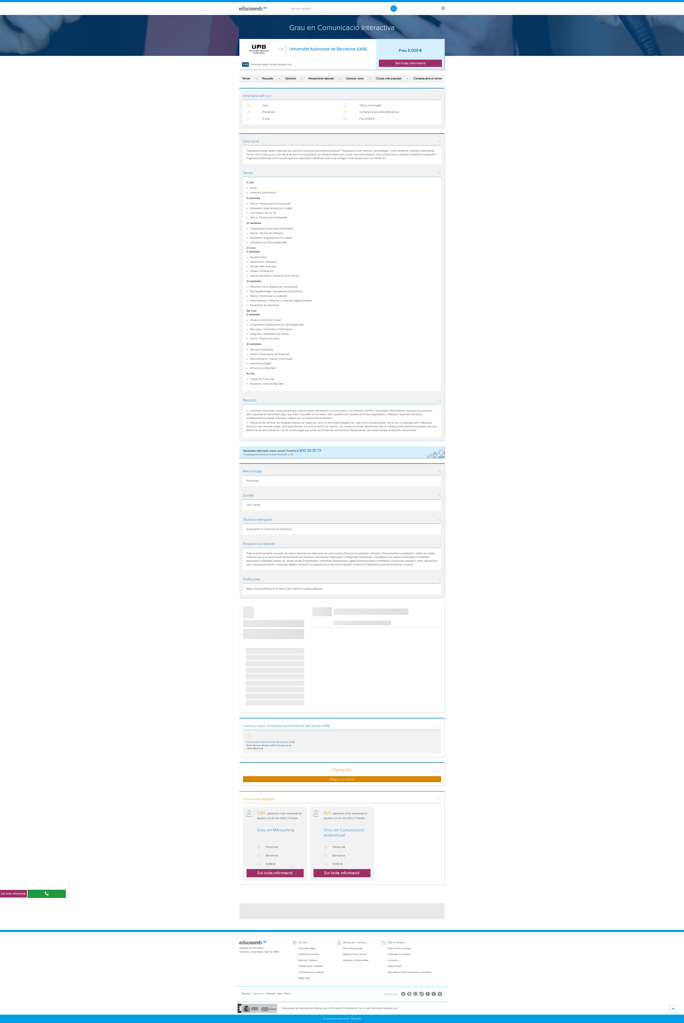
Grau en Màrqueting (275, 830)
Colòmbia (270, 993)
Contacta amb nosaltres (311, 972)
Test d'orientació (396, 942)
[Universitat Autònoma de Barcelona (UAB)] (260, 49)
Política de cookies (308, 954)
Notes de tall (394, 966)
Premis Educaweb (352, 948)
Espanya (246, 993)
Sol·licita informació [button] (410, 63)
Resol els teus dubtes (399, 948)
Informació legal (306, 948)
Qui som (302, 942)
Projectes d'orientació (399, 954)
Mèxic (287, 993)
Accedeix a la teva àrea (355, 960)
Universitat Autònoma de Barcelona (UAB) (328, 49)
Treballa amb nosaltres (310, 966)
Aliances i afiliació (307, 960)
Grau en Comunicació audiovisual (344, 833)
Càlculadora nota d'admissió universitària (409, 972)
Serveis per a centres (354, 942)
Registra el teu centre (354, 954)
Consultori (393, 960)
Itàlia (279, 993)
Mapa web (304, 978)
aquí (395, 1008)
